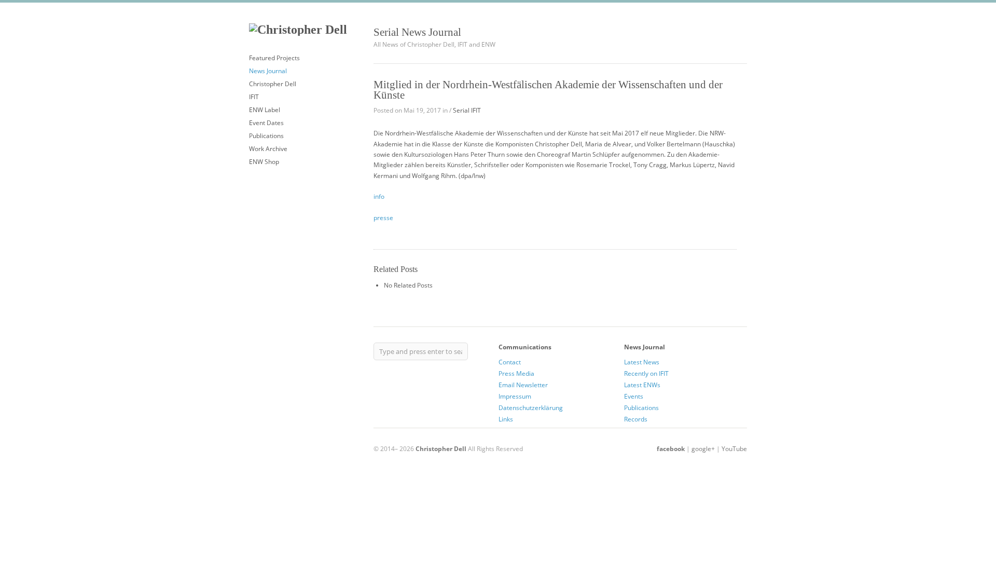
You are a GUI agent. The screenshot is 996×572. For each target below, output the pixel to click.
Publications (266, 135)
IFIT (254, 96)
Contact (510, 362)
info (380, 196)
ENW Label (264, 109)
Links (506, 419)
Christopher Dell (272, 83)
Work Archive (268, 148)
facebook (671, 448)
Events (633, 396)
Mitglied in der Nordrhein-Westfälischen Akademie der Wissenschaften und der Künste (548, 89)
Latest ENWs (642, 384)
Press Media (516, 373)
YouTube (734, 448)
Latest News (641, 362)
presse (383, 217)
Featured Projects (274, 57)
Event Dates (266, 122)
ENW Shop (264, 161)
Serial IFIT (467, 110)
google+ (703, 448)
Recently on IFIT (646, 373)
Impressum (515, 396)
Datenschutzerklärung (531, 407)
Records (635, 419)
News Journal (268, 70)
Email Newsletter (523, 384)
